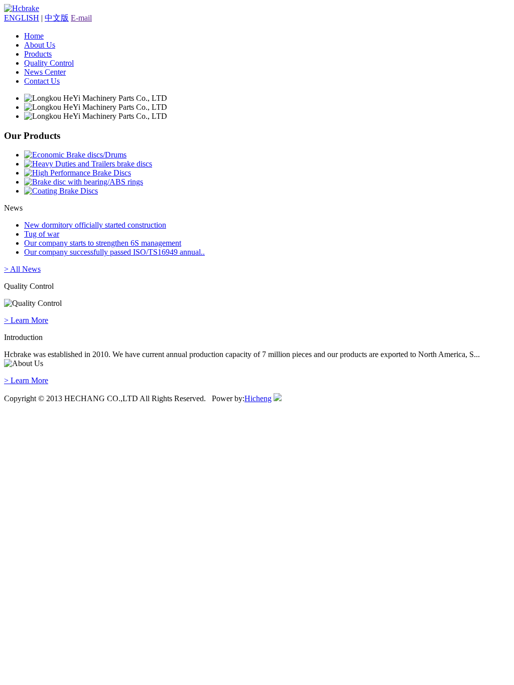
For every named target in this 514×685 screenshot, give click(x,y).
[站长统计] (278, 398)
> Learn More (26, 320)
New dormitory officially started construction (95, 225)
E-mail (81, 18)
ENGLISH (21, 18)
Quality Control (49, 63)
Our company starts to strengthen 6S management (102, 243)
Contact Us (42, 81)
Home (34, 36)
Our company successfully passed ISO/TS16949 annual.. (114, 252)
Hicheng (258, 398)
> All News (22, 269)
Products (38, 54)
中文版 (57, 18)
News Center (45, 72)
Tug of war (41, 234)
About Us (39, 45)
